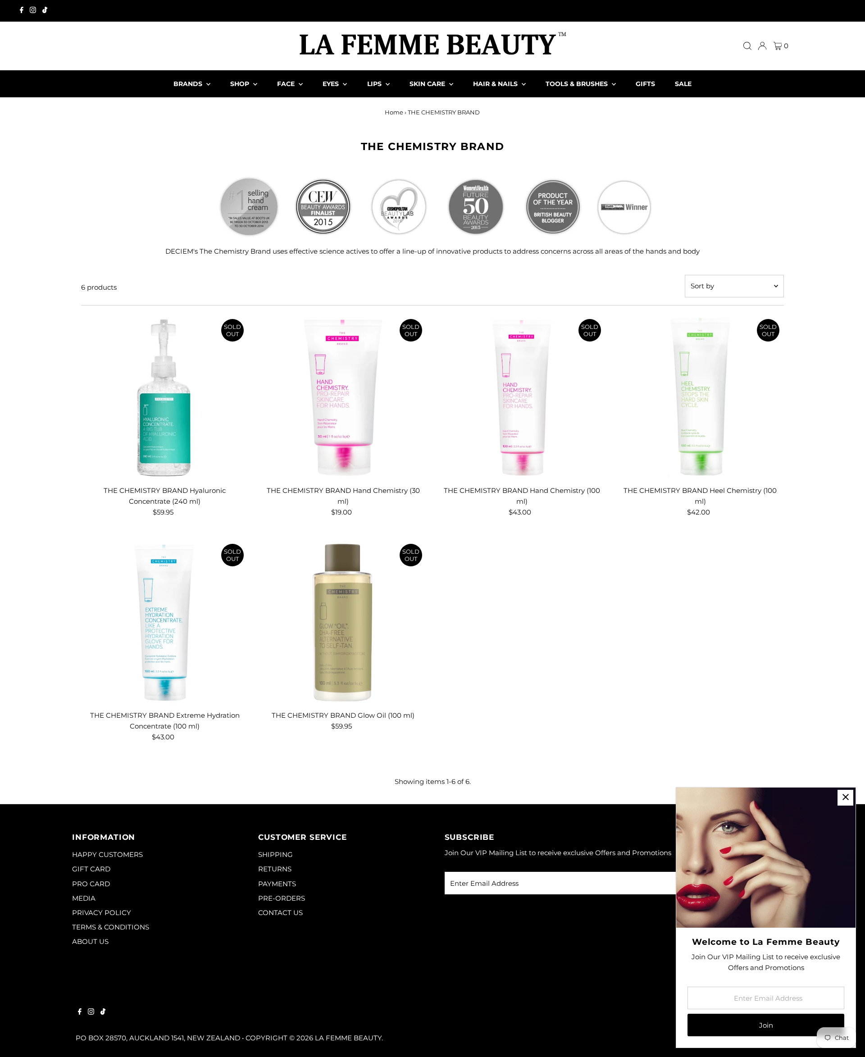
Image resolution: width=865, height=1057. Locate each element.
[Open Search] (747, 46)
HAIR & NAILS (496, 84)
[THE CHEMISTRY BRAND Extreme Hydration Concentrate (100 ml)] (164, 622)
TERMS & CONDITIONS (110, 927)
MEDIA (84, 898)
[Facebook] (22, 11)
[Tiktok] (45, 11)
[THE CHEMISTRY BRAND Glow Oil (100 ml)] (343, 622)
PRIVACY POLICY (101, 912)
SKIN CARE (428, 84)
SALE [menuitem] (683, 84)
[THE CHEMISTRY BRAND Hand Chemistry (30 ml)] (343, 398)
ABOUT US (90, 941)
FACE (286, 84)
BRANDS (188, 84)
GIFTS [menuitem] (645, 84)
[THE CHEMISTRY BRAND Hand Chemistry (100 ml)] (521, 398)
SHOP (240, 84)
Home (394, 112)
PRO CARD (91, 883)
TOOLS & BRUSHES (578, 84)
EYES (332, 84)
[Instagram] (32, 11)
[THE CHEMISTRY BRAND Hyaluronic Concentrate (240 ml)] (164, 398)
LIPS (375, 84)
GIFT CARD (91, 869)
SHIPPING (275, 854)
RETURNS (274, 869)
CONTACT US (280, 912)
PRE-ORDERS (281, 898)
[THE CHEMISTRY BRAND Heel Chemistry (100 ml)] (700, 398)
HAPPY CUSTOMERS (107, 854)
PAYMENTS (277, 883)
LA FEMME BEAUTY (348, 1038)
